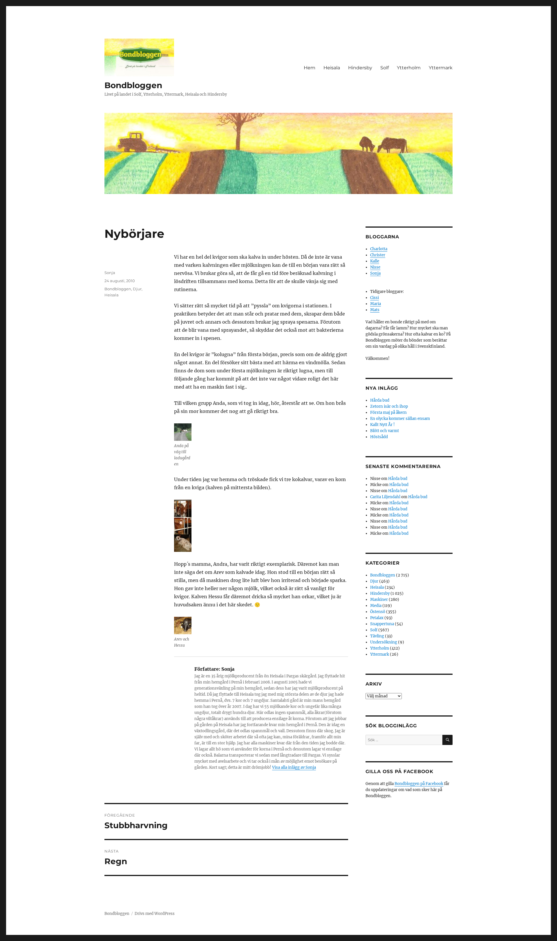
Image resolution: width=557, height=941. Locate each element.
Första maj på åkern (388, 412)
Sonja (109, 272)
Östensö (377, 611)
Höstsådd (379, 436)
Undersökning (383, 642)
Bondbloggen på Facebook (419, 783)
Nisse (375, 267)
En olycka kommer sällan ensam (400, 418)
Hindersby (360, 67)
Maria (375, 303)
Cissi (374, 297)
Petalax (377, 617)
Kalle (374, 261)
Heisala (331, 67)
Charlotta (378, 248)
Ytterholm (409, 67)
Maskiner (379, 599)
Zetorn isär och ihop (389, 406)
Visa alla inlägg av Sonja (294, 767)
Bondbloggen (133, 85)
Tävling (377, 636)
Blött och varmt (384, 430)
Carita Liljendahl (385, 496)
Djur (137, 289)
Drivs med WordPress (155, 913)
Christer (377, 255)
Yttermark (441, 67)
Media (375, 605)
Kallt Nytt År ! (382, 424)
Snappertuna (382, 623)
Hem (309, 67)
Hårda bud (379, 400)
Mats (374, 309)
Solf (384, 67)
